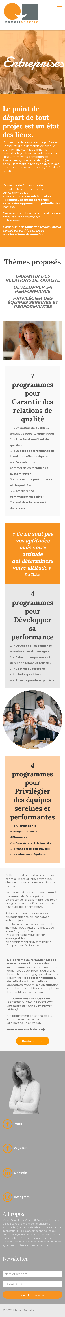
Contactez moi (32, 1041)
